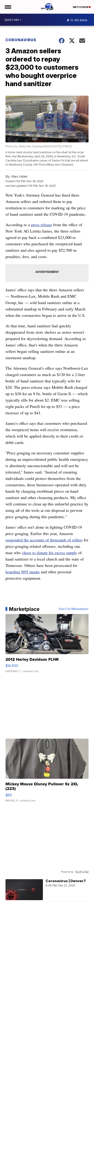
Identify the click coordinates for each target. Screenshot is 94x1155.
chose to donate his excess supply (49, 552)
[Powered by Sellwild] (82, 871)
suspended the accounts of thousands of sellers (44, 540)
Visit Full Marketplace (74, 609)
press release (41, 224)
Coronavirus (20, 40)
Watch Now (81, 7)
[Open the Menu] (7, 7)
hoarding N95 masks (22, 571)
